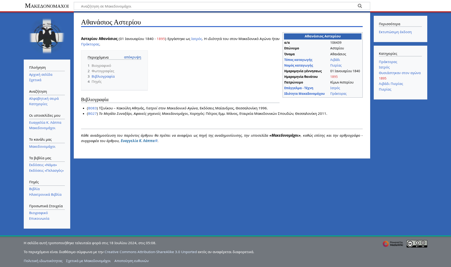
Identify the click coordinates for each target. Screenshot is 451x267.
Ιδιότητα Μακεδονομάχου (304, 94)
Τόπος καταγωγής (298, 60)
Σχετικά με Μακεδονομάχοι (88, 260)
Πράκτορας (338, 94)
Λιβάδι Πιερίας (391, 83)
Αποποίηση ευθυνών (131, 260)
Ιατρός (335, 88)
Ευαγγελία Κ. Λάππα (138, 140)
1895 (334, 77)
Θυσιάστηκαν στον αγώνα (400, 73)
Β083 (92, 108)
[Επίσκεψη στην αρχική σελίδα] (47, 35)
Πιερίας (336, 65)
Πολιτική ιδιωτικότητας (43, 260)
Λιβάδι (335, 60)
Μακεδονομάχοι (47, 5)
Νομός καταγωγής (298, 65)
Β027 (92, 113)
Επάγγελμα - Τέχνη (298, 88)
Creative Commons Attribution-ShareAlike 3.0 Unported (151, 251)
